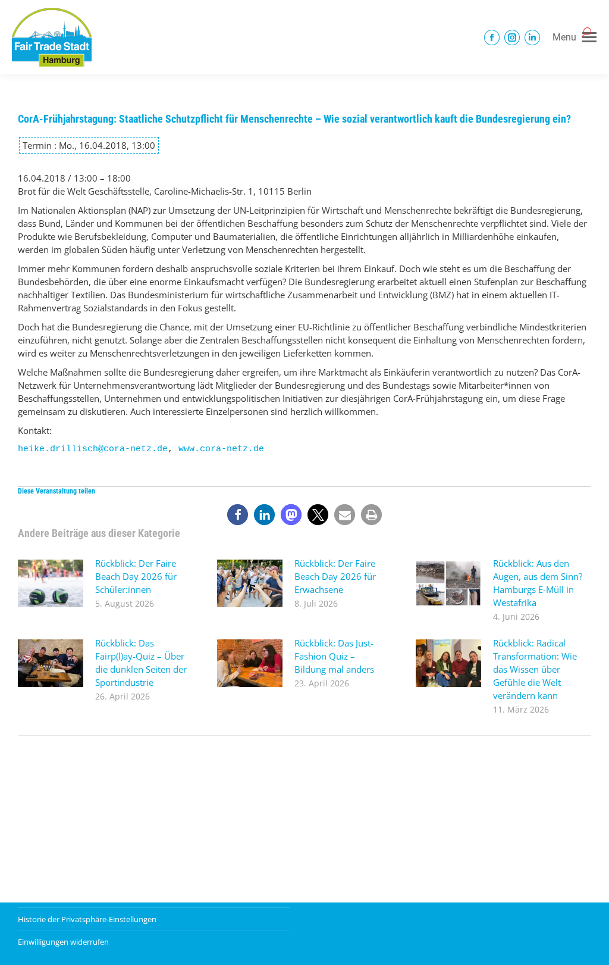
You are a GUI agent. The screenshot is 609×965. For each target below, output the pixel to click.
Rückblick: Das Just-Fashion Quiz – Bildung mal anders (334, 656)
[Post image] (50, 583)
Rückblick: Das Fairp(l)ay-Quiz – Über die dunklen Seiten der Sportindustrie (141, 662)
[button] (237, 514)
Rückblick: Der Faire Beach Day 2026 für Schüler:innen (136, 576)
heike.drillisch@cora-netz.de (93, 449)
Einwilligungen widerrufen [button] (63, 941)
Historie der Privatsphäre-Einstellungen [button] (87, 919)
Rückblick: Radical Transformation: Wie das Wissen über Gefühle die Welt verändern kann (535, 669)
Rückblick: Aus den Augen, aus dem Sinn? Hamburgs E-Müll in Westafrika (537, 582)
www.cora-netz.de (221, 449)
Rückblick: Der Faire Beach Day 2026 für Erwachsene (335, 576)
